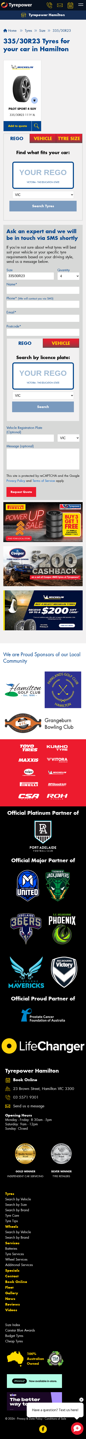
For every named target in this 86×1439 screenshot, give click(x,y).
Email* (11, 312)
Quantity (63, 270)
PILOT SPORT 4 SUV (22, 109)
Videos (11, 1310)
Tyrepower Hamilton (46, 15)
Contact (12, 1276)
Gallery (11, 1293)
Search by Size (16, 1204)
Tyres (9, 1193)
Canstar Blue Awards (20, 1330)
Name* (11, 284)
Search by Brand (17, 1210)
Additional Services (19, 1265)
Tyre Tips (11, 1221)
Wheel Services (16, 1259)
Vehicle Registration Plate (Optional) (24, 430)
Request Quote (21, 492)
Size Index (12, 1325)
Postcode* (13, 326)
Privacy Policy (15, 481)
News (10, 1298)
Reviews (12, 1304)
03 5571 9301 (26, 1097)
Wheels (11, 1226)
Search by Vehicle (18, 1199)
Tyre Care (12, 1215)
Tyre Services (14, 1254)
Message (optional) (20, 446)
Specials (12, 1270)
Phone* (29, 298)
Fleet (9, 1287)
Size (9, 270)
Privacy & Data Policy (29, 1418)
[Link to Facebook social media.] (43, 1429)
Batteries (11, 1248)
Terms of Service (44, 481)
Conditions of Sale (55, 1418)
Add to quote (17, 126)
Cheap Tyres (14, 1341)
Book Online (16, 1281)
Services (12, 1243)
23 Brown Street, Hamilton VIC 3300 (43, 1088)
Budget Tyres (14, 1336)
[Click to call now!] (49, 5)
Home (11, 30)
